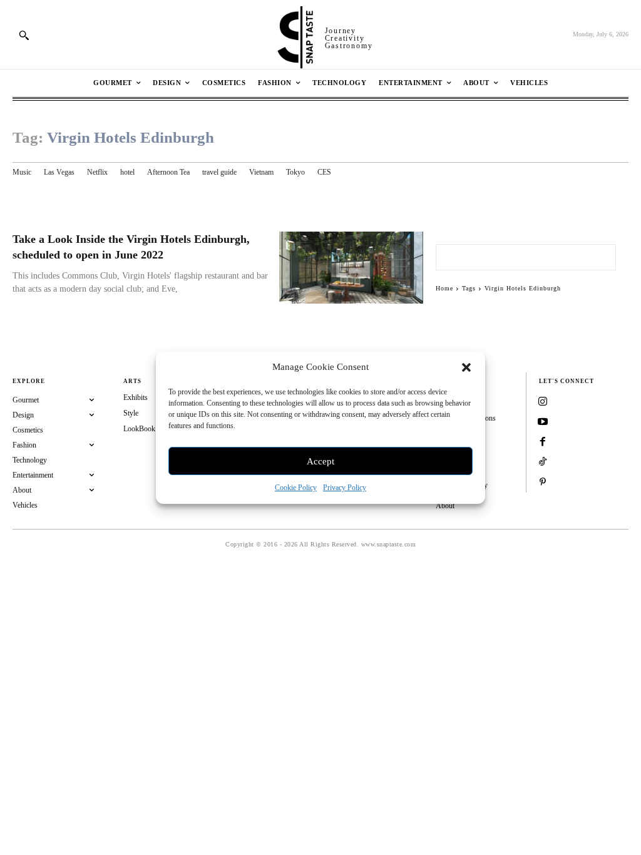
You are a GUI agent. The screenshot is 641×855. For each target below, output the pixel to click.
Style (130, 413)
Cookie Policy (296, 487)
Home (444, 288)
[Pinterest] (543, 483)
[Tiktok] (543, 463)
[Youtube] (543, 422)
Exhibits (135, 397)
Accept (320, 461)
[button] (466, 367)
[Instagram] (543, 402)
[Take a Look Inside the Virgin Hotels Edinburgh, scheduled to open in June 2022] (351, 268)
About (445, 505)
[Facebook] (543, 443)
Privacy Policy (344, 487)
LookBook (139, 428)
